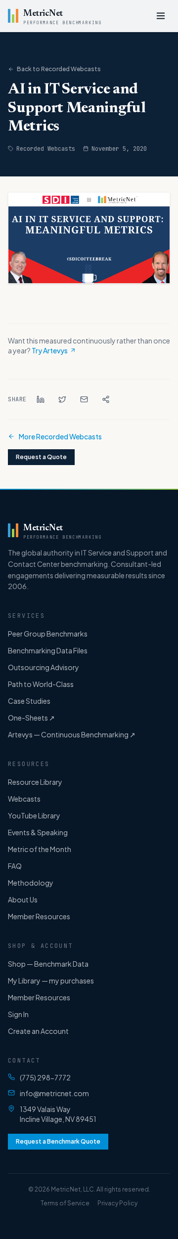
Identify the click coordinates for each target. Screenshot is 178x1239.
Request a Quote (41, 457)
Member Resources (39, 916)
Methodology (30, 882)
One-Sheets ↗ (31, 717)
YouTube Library (34, 815)
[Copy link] (106, 399)
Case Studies (29, 700)
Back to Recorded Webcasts (59, 69)
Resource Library (35, 781)
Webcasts (24, 798)
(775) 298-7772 (45, 1077)
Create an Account (38, 1030)
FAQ (15, 865)
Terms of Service (65, 1203)
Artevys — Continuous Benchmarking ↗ (71, 734)
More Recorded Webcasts (60, 436)
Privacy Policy (117, 1203)
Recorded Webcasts (45, 149)
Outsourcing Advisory (43, 667)
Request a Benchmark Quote (58, 1141)
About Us (23, 899)
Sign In (18, 1014)
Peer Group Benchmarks (48, 633)
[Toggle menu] (160, 15)
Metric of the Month (39, 849)
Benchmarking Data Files (48, 650)
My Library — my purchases (51, 980)
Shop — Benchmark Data (48, 963)
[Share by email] (84, 399)
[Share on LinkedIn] (40, 399)
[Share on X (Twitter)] (62, 399)
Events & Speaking (38, 832)
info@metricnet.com (54, 1093)
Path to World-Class (41, 684)
